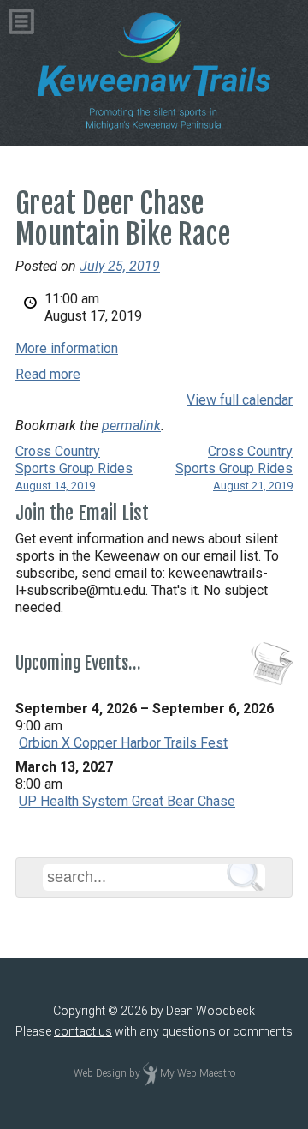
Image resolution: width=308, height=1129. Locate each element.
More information (66, 348)
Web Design (100, 1073)
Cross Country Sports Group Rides (74, 467)
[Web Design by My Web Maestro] (150, 1073)
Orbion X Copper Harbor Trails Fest (123, 743)
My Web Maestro (197, 1073)
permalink (131, 425)
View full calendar (240, 400)
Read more (47, 374)
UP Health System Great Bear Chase (127, 801)
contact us (83, 1031)
